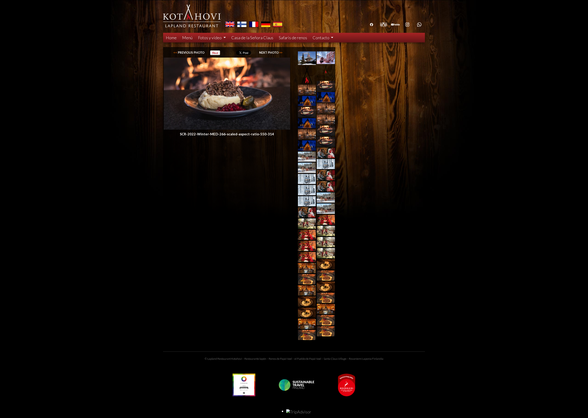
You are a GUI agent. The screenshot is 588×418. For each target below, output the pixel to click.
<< (188, 52)
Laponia (367, 358)
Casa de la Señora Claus (252, 37)
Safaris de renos (293, 37)
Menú (187, 37)
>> (271, 52)
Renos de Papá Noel (280, 358)
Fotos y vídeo (210, 37)
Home (171, 37)
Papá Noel (315, 358)
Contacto (321, 37)
